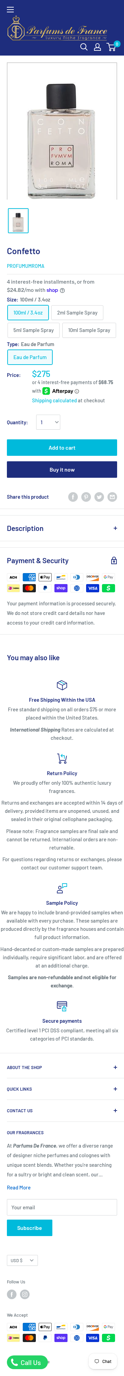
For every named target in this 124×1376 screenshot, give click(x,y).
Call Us (30, 1362)
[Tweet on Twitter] (99, 496)
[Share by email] (112, 496)
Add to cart (62, 447)
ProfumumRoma (25, 266)
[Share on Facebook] (73, 496)
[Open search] (84, 47)
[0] (111, 47)
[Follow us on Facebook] (12, 1294)
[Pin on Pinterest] (86, 496)
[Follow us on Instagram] (25, 1294)
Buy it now (62, 469)
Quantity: (17, 422)
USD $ (16, 1260)
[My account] (97, 47)
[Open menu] (10, 9)
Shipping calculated (54, 400)
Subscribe (29, 1227)
